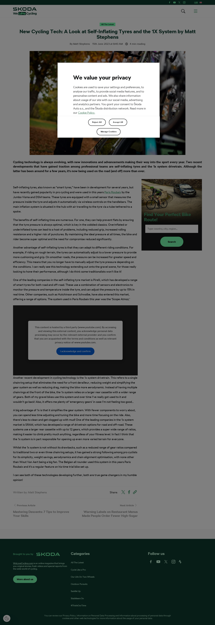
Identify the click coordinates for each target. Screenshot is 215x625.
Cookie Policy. (86, 112)
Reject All (97, 122)
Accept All (118, 122)
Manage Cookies (108, 132)
